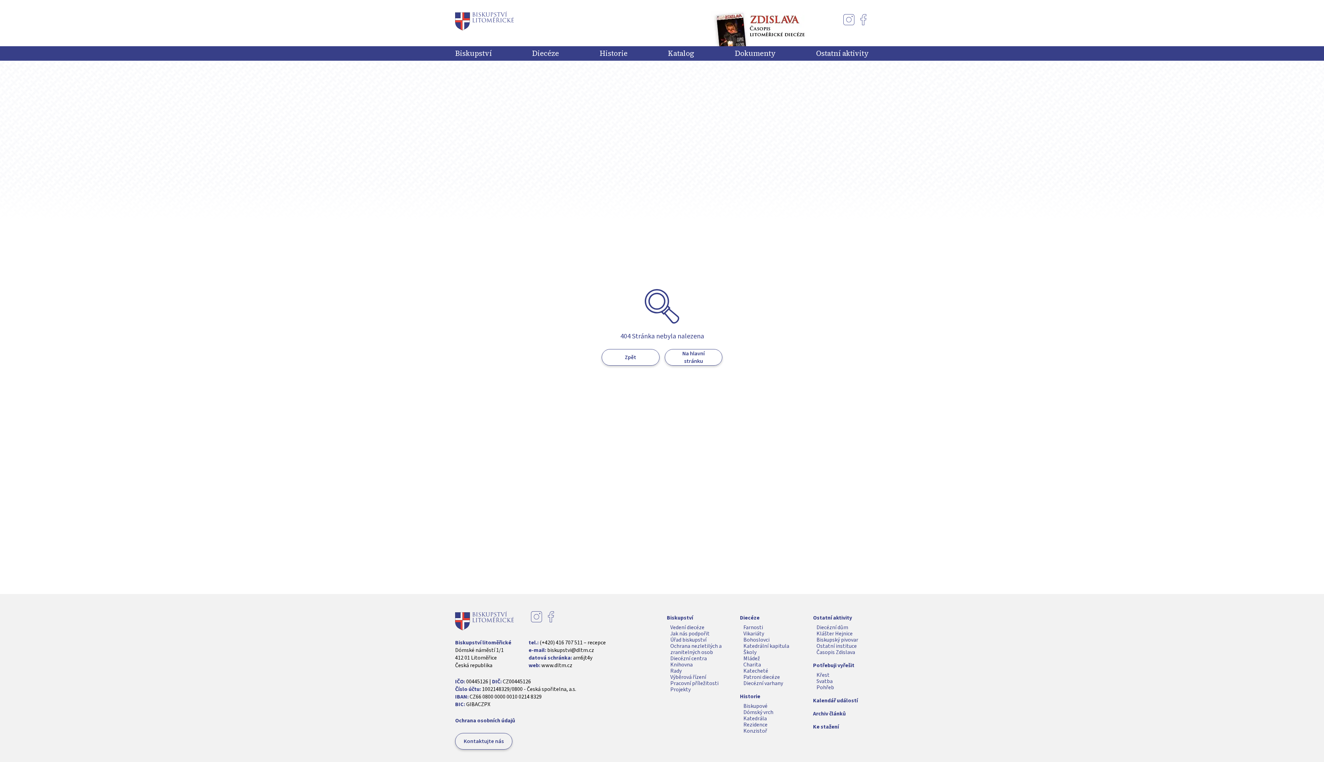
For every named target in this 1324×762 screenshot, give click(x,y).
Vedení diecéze (687, 627)
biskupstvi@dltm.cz (570, 650)
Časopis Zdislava (835, 652)
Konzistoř (755, 731)
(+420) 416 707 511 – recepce (573, 642)
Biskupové (755, 706)
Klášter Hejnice (834, 633)
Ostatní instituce (836, 646)
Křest (823, 675)
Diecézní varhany (763, 683)
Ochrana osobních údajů (485, 720)
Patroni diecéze (761, 677)
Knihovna (681, 665)
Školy (749, 652)
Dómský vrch (758, 712)
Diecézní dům (832, 627)
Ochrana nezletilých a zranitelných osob (696, 649)
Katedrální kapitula (766, 646)
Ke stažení (826, 727)
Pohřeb (825, 687)
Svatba (824, 681)
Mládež (751, 658)
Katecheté (755, 671)
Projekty (680, 689)
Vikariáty (753, 633)
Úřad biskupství (688, 640)
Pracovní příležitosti (694, 683)
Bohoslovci (756, 640)
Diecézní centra (688, 658)
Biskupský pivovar (837, 640)
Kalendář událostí (835, 700)
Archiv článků (829, 714)
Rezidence (755, 725)
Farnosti (753, 627)
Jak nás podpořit (690, 633)
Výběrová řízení (688, 677)
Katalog (681, 53)
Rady (676, 671)
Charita (752, 665)
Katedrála (755, 718)
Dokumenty (755, 53)
